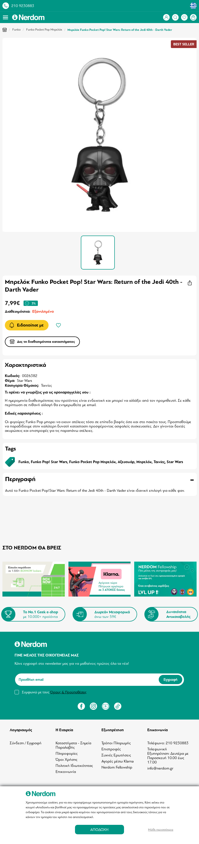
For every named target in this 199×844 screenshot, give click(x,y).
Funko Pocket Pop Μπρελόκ (44, 29)
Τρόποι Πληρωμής (116, 743)
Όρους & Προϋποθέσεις (68, 692)
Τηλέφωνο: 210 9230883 (168, 743)
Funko (16, 29)
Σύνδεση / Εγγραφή (25, 743)
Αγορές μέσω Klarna (117, 761)
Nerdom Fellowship (116, 767)
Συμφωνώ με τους (54, 692)
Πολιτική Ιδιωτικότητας (74, 765)
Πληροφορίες (67, 753)
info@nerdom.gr (160, 768)
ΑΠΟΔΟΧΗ (99, 829)
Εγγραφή (170, 680)
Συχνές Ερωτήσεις (116, 755)
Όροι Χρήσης (66, 759)
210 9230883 (22, 6)
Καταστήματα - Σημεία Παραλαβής (73, 745)
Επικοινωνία (66, 772)
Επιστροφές (111, 749)
